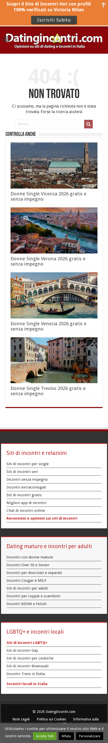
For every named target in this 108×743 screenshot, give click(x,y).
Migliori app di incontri (26, 503)
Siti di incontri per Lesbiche (30, 658)
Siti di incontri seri (22, 471)
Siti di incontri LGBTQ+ (27, 642)
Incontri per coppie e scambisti (33, 596)
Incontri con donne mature (30, 557)
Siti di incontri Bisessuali (27, 666)
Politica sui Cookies (51, 719)
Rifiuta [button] (66, 736)
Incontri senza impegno (27, 479)
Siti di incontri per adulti (27, 588)
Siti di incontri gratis (24, 495)
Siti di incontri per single (28, 464)
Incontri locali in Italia (27, 684)
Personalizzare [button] (89, 736)
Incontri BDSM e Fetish (26, 604)
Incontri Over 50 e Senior (28, 565)
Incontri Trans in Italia (26, 674)
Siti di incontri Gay (22, 650)
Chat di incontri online (26, 510)
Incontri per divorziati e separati (34, 572)
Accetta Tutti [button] (44, 736)
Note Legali (21, 719)
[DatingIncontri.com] (54, 40)
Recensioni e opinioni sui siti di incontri (42, 518)
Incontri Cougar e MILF (26, 580)
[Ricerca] (88, 124)
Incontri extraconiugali (26, 487)
